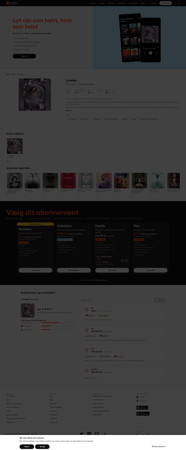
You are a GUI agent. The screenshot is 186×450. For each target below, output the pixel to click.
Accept (42, 446)
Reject (27, 446)
